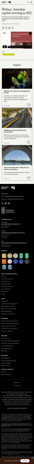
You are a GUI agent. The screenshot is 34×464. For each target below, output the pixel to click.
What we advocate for (7, 279)
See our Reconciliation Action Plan (17, 408)
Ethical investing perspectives (9, 360)
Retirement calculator (6, 331)
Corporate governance (7, 286)
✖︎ (32, 457)
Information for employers (7, 313)
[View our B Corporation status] (7, 210)
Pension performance (24, 424)
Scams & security (5, 365)
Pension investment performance (9, 323)
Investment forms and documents (10, 343)
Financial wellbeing (6, 363)
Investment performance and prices (10, 341)
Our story (3, 276)
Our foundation (5, 281)
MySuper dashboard (6, 311)
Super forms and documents (8, 308)
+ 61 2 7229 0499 (6, 196)
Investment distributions (7, 346)
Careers (3, 294)
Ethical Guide (16, 442)
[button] (28, 2)
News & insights (5, 358)
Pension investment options (8, 326)
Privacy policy (17, 385)
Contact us (4, 372)
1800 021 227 (5, 193)
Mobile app (4, 351)
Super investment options (8, 306)
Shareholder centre (6, 284)
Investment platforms (6, 348)
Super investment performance (9, 303)
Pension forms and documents (9, 328)
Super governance (6, 289)
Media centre (4, 291)
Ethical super (4, 301)
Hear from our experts (8, 54)
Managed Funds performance (6, 424)
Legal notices (17, 382)
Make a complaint (5, 374)
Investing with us (5, 338)
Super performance (16, 424)
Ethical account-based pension (9, 321)
